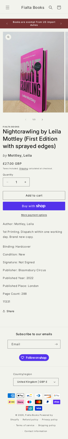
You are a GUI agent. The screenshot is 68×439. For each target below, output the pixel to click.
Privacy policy (50, 419)
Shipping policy (47, 425)
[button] (7, 7)
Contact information (36, 431)
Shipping (23, 168)
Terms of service (25, 425)
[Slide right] (42, 119)
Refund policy (30, 419)
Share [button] (10, 311)
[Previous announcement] (7, 23)
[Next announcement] (61, 23)
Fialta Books (32, 415)
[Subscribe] (56, 344)
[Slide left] (26, 119)
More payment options (34, 215)
